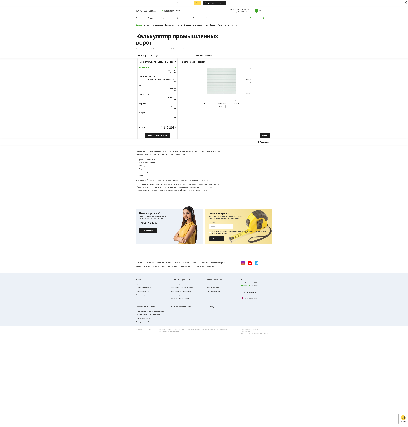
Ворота (147, 49)
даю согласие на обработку (253, 231)
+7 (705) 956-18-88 (241, 11)
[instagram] (243, 263)
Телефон (212, 222)
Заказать (216, 239)
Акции (187, 18)
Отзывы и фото (176, 18)
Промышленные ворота (161, 49)
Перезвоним (148, 230)
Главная (139, 49)
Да (197, 3)
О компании (140, 18)
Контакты (209, 18)
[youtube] (250, 263)
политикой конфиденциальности (231, 231)
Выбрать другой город (214, 3)
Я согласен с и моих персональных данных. (239, 232)
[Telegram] (256, 263)
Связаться (251, 292)
